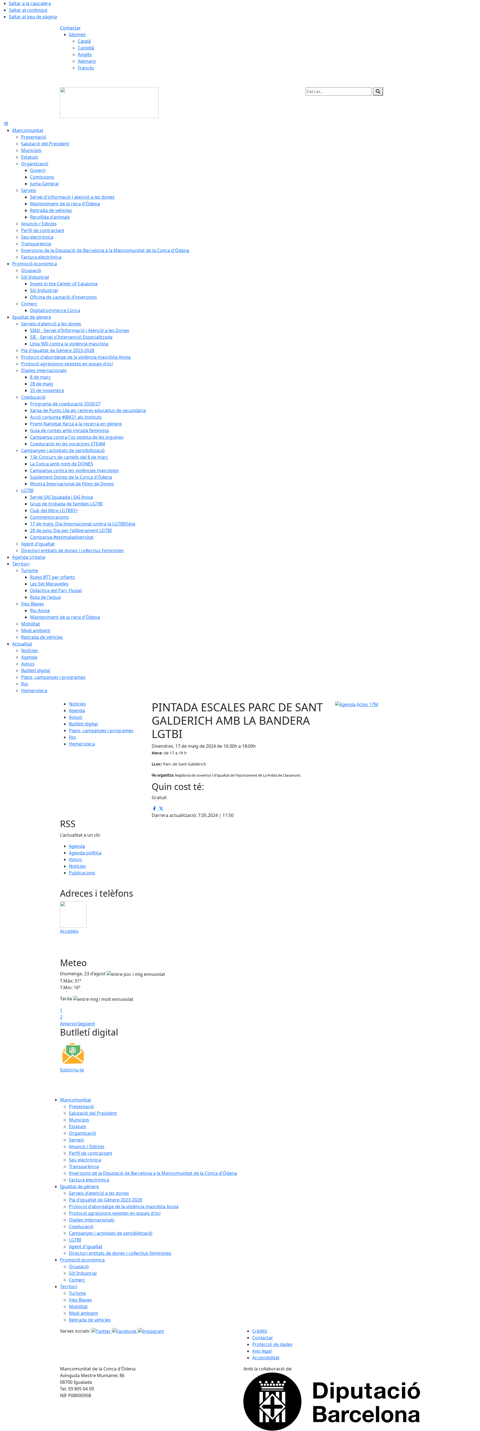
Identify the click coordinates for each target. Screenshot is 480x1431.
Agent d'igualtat (85, 1246)
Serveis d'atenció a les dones (99, 1193)
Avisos (75, 717)
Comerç (77, 1280)
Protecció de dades (272, 1344)
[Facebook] (125, 1331)
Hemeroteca (82, 744)
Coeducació (81, 1226)
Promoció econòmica (82, 1260)
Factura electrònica (89, 1180)
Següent (86, 1024)
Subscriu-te (72, 1070)
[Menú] (6, 124)
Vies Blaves (80, 1300)
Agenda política (85, 853)
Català (84, 41)
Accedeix (69, 931)
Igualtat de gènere (79, 1186)
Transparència (84, 1166)
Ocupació (79, 1266)
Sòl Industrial (83, 1273)
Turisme (77, 1293)
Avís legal (262, 1351)
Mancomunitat (75, 1100)
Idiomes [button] (77, 34)
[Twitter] (101, 1331)
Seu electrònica (85, 1160)
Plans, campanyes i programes (101, 730)
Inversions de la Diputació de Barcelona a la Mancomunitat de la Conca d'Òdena (153, 1173)
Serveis (76, 1140)
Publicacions (82, 873)
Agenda (77, 710)
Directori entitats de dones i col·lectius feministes (120, 1253)
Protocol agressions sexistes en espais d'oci (115, 1213)
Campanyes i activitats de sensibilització (110, 1233)
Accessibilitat (265, 1358)
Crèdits (259, 1331)
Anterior (69, 1024)
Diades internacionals (91, 1220)
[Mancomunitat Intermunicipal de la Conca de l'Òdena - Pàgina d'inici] (109, 102)
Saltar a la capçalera (30, 3)
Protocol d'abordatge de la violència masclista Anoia (123, 1206)
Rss (72, 737)
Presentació (81, 1106)
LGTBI (75, 1240)
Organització (82, 1133)
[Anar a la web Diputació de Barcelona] (331, 1401)
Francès (86, 68)
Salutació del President (93, 1113)
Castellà (86, 48)
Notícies (77, 704)
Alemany (87, 61)
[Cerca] (378, 91)
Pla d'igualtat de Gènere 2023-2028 (105, 1200)
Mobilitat (78, 1306)
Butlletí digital (83, 724)
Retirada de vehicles (90, 1320)
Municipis (79, 1120)
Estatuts (77, 1126)
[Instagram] (151, 1331)
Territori (68, 1286)
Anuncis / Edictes (86, 1146)
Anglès (85, 54)
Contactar (70, 28)
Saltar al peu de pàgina (33, 17)
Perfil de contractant (90, 1153)
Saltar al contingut (28, 10)
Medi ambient (83, 1313)
